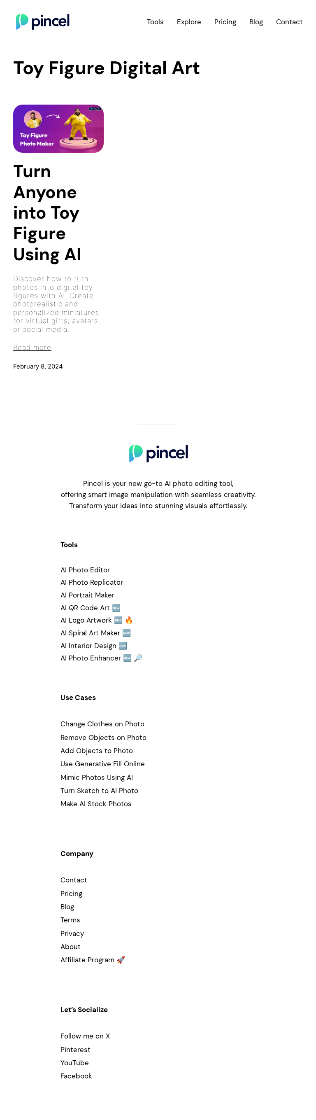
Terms (70, 919)
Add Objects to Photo (96, 750)
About (70, 946)
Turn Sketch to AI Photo (99, 790)
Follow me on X (85, 1036)
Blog (67, 906)
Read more (32, 347)
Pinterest (75, 1049)
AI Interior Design (88, 645)
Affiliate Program (87, 959)
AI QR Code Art (85, 607)
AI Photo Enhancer (90, 658)
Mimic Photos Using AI (96, 777)
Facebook (76, 1075)
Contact (73, 879)
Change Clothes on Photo (102, 723)
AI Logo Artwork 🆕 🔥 (96, 620)
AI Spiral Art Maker (90, 632)
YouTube (74, 1062)
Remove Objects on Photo (103, 737)
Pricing (71, 893)
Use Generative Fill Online (102, 763)
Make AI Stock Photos (96, 803)
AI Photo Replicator (91, 582)
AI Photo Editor (85, 569)
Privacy (72, 933)
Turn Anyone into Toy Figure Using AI (47, 213)
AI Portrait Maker (87, 595)
